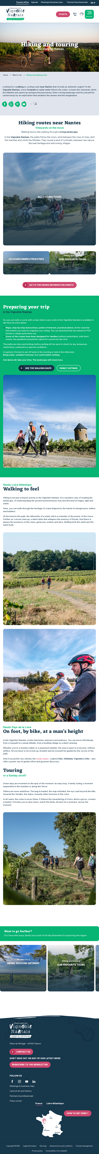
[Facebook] (12, 1082)
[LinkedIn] (33, 1082)
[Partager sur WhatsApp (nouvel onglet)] (11, 104)
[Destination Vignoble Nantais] (15, 13)
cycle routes (42, 758)
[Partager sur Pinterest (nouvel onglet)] (17, 104)
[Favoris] (82, 14)
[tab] (38, 1105)
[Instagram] (19, 1082)
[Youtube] (26, 1082)
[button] (93, 3)
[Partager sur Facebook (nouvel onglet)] (4, 104)
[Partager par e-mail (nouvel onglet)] (24, 104)
